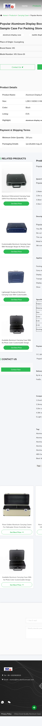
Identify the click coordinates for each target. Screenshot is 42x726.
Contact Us (16, 67)
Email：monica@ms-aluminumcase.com (19, 680)
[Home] (9, 6)
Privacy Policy (6, 714)
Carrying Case (23, 15)
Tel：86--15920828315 (12, 675)
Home (25, 6)
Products (37, 6)
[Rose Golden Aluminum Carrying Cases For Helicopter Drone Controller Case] (17, 504)
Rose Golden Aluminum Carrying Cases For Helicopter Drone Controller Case (17, 526)
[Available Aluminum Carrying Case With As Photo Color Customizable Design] (17, 557)
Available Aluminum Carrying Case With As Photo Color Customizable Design (16, 578)
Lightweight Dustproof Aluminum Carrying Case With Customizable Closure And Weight (14, 294)
